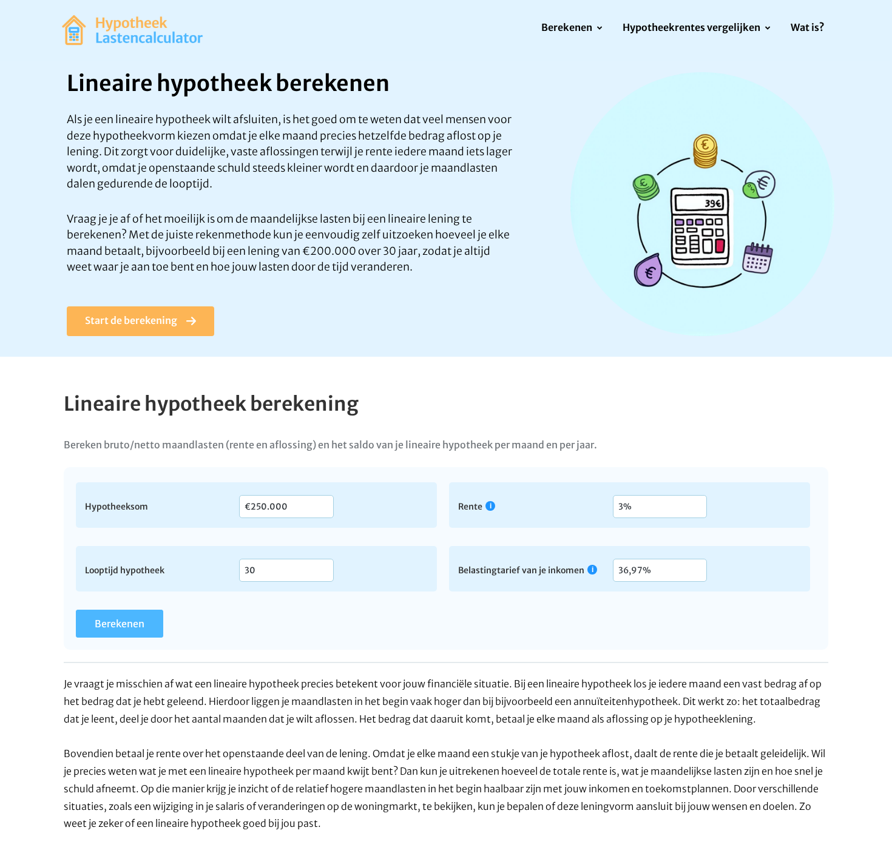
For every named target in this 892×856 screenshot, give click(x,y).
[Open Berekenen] (599, 28)
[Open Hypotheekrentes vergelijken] (767, 28)
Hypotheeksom (116, 506)
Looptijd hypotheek (124, 570)
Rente (470, 506)
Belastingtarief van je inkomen (521, 570)
